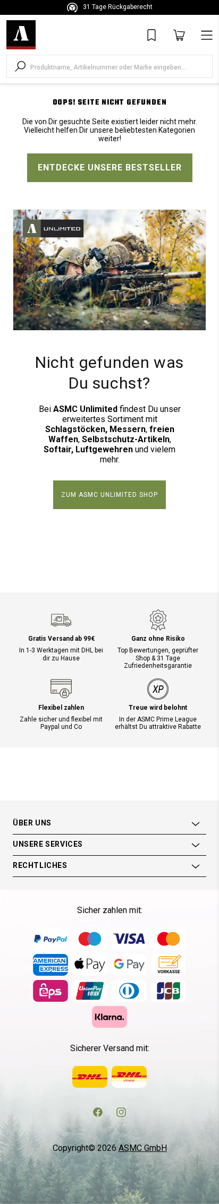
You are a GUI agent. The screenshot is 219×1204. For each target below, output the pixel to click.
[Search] (20, 66)
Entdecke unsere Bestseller (110, 167)
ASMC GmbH (143, 1148)
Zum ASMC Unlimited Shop (109, 494)
